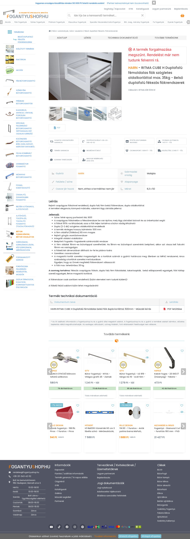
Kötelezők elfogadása (128, 536)
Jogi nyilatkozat (104, 487)
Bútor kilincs (162, 481)
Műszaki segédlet (63, 497)
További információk (105, 536)
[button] (57, 127)
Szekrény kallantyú (166, 521)
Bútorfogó (162, 473)
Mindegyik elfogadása (151, 536)
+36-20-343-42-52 (22, 476)
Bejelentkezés (181, 8)
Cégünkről (59, 481)
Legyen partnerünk (161, 8)
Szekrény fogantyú (166, 509)
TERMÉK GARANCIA (61, 150)
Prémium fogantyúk (57, 22)
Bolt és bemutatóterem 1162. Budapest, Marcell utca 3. (27, 481)
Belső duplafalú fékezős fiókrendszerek (101, 31)
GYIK (131, 8)
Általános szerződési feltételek (111, 495)
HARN (133, 67)
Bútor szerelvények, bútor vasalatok (67, 31)
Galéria (58, 493)
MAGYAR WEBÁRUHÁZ (95, 159)
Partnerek (59, 501)
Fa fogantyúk (158, 22)
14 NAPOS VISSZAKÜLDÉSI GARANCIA (64, 141)
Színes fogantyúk (37, 22)
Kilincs (160, 493)
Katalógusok (142, 8)
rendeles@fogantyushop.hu (26, 472)
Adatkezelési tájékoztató (109, 491)
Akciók (8, 22)
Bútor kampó (163, 477)
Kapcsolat (59, 469)
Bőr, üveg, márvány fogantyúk (136, 22)
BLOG (159, 469)
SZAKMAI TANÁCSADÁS (63, 160)
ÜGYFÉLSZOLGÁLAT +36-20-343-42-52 (97, 141)
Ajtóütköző (162, 517)
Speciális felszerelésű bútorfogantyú (105, 22)
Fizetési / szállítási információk (69, 473)
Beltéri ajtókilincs (165, 501)
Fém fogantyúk (20, 22)
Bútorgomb (162, 505)
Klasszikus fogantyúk (77, 22)
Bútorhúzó (162, 489)
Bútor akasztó (163, 485)
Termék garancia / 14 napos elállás (71, 477)
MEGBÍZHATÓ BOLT (94, 150)
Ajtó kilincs (162, 497)
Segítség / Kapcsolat (114, 8)
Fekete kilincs (163, 513)
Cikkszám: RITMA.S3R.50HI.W (141, 90)
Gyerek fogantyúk (175, 22)
